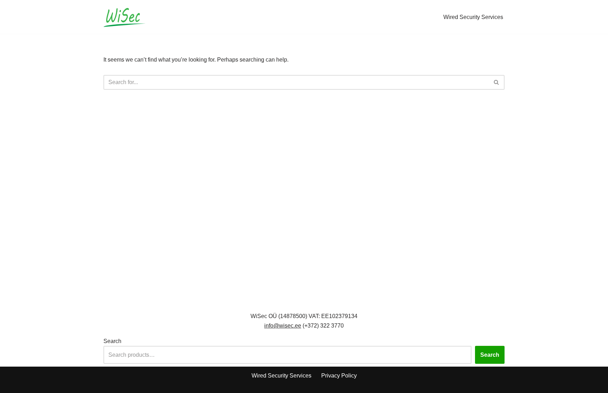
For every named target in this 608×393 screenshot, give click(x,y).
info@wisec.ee (282, 326)
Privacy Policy (339, 376)
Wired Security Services (473, 17)
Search (112, 341)
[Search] (497, 82)
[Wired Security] (124, 16)
